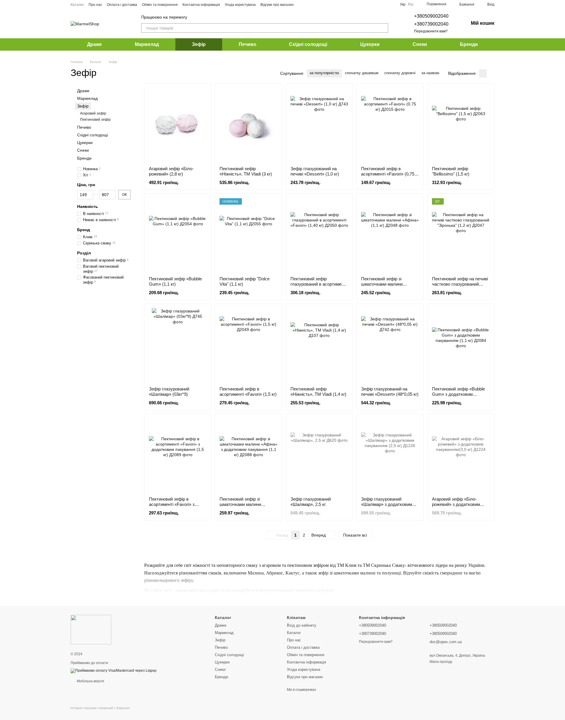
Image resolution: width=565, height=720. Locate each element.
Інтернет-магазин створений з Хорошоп (100, 708)
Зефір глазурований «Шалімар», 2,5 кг (310, 501)
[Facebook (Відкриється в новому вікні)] (309, 4)
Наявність (87, 206)
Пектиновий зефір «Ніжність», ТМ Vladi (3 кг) (246, 171)
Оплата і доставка (122, 5)
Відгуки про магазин (277, 5)
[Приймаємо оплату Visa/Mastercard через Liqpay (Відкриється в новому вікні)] (114, 670)
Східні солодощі (308, 44)
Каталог (77, 5)
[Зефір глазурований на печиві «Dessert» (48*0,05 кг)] (390, 345)
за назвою (430, 73)
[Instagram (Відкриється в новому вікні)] (302, 4)
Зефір (199, 44)
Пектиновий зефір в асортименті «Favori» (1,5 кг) (248, 391)
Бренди (469, 44)
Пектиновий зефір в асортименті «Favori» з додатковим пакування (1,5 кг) (176, 506)
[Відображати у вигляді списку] (490, 73)
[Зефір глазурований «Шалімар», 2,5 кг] (319, 455)
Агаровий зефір (93, 113)
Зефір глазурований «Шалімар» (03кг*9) (169, 391)
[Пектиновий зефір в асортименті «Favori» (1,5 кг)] (248, 345)
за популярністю (324, 73)
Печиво (247, 44)
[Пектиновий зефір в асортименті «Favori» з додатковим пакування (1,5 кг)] (178, 455)
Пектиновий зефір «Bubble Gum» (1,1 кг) (175, 281)
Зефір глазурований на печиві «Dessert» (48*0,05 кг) (389, 391)
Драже (94, 44)
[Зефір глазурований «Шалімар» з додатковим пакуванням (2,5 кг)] (390, 455)
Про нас (95, 5)
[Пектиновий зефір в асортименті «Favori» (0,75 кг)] (390, 125)
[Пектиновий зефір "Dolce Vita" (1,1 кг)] (248, 235)
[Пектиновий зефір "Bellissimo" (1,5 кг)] (461, 125)
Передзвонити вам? (431, 31)
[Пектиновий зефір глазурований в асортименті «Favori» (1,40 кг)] (319, 235)
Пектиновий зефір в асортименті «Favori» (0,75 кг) (387, 174)
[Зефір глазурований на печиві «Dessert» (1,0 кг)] (319, 125)
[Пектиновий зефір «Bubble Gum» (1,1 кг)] (178, 235)
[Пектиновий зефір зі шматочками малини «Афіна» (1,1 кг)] (390, 235)
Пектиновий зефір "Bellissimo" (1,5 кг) (450, 171)
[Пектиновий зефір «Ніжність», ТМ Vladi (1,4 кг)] (319, 345)
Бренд (83, 229)
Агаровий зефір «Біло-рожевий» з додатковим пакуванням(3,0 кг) (456, 504)
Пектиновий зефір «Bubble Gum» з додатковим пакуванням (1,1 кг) (458, 394)
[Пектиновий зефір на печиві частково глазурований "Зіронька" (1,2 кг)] (461, 235)
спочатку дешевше (361, 73)
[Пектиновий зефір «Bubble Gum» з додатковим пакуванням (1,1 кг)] (461, 345)
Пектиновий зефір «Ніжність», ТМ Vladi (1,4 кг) (318, 391)
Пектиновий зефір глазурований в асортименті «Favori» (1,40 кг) (318, 284)
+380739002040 (431, 24)
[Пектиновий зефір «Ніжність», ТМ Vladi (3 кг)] (248, 125)
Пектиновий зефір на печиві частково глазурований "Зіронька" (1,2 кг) (460, 284)
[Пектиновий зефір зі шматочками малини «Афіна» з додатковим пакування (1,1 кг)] (248, 455)
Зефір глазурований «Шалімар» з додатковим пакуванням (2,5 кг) (386, 504)
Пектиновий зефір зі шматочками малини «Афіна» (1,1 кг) (382, 284)
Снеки (420, 44)
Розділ (84, 253)
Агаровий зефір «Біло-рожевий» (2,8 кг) (171, 171)
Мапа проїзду (441, 662)
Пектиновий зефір (95, 119)
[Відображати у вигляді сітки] (483, 73)
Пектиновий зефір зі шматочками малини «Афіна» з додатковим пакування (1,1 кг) (242, 506)
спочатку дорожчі (400, 73)
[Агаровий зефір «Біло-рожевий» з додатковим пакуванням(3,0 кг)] (461, 455)
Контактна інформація (201, 5)
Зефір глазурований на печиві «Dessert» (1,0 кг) (314, 171)
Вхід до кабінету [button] (301, 625)
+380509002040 (431, 16)
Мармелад (147, 44)
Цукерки (370, 44)
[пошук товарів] (383, 28)
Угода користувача (240, 5)
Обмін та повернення (160, 5)
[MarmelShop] (91, 629)
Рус (411, 4)
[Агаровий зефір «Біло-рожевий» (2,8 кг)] (178, 125)
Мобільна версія (90, 681)
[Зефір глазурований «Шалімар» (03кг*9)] (178, 345)
